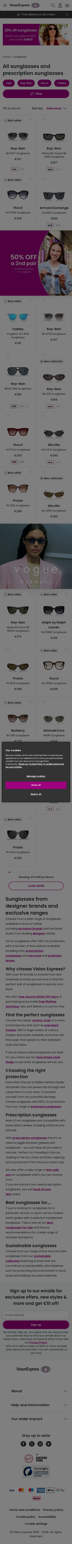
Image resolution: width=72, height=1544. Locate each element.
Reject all (36, 794)
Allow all (36, 785)
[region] (36, 772)
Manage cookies (36, 776)
